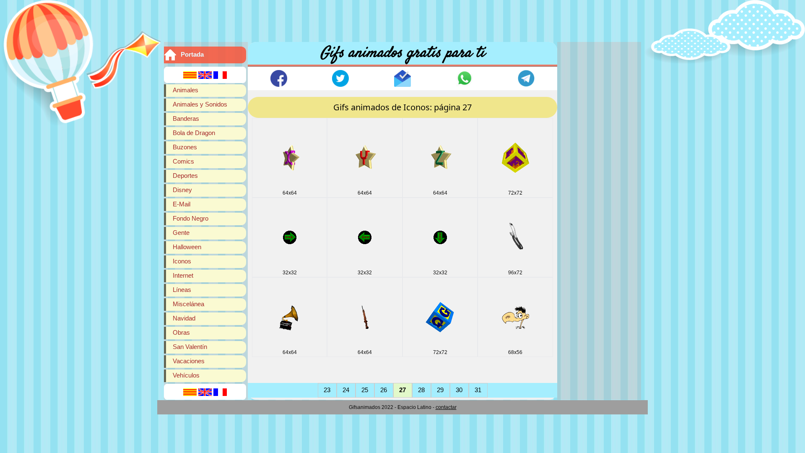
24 (346, 389)
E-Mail (181, 204)
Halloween (187, 246)
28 (421, 389)
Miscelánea (188, 303)
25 (364, 389)
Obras (181, 332)
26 (383, 389)
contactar (446, 407)
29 (440, 389)
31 (478, 389)
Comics (183, 161)
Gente (181, 232)
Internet (183, 275)
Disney (182, 189)
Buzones (185, 147)
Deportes (185, 175)
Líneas (182, 289)
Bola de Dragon (194, 132)
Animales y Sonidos (200, 104)
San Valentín (190, 346)
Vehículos (186, 375)
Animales (185, 90)
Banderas (186, 118)
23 (327, 389)
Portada (192, 54)
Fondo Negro (190, 218)
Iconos (182, 261)
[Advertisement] (402, 19)
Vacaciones (189, 360)
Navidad (184, 318)
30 (459, 389)
